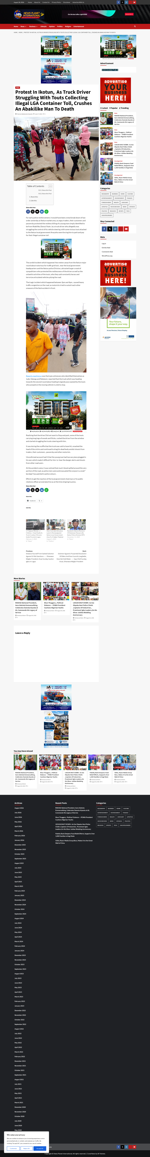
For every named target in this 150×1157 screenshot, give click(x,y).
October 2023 (19, 964)
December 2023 (20, 955)
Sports (121, 211)
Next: (71, 556)
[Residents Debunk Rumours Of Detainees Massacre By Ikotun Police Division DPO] (76, 524)
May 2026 (18, 822)
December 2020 (20, 1107)
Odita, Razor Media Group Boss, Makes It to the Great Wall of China (123, 180)
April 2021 (18, 1098)
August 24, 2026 (32, 615)
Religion (68, 26)
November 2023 (20, 960)
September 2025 (20, 858)
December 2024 (20, 900)
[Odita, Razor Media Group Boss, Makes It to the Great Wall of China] (106, 178)
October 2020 (19, 1116)
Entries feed (106, 247)
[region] (26, 1142)
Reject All (26, 1148)
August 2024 (19, 918)
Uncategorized (118, 161)
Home (30, 2)
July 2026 (18, 812)
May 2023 (18, 987)
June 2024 (18, 928)
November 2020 (20, 1112)
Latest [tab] (105, 108)
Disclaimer (66, 2)
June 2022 (18, 1038)
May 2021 (18, 1093)
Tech (127, 211)
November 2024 (20, 905)
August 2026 (19, 808)
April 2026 (18, 826)
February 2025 (20, 891)
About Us (37, 2)
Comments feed (107, 252)
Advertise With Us (78, 2)
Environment (119, 198)
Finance (129, 198)
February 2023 (20, 1001)
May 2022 (18, 1043)
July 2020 (18, 1121)
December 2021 (20, 1061)
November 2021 (20, 1066)
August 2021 (19, 1079)
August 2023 (19, 974)
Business (32, 26)
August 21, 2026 (90, 618)
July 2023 (18, 978)
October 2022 (19, 1020)
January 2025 (19, 895)
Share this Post (47, 190)
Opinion (52, 26)
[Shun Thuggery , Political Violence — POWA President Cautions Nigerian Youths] (56, 591)
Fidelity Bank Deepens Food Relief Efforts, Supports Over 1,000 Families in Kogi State (124, 165)
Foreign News (106, 202)
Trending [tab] (124, 108)
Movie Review (115, 207)
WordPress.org (107, 256)
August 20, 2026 (95, 782)
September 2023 (20, 969)
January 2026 (19, 840)
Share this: (34, 197)
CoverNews (91, 1154)
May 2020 (18, 1130)
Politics (60, 26)
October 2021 (19, 1070)
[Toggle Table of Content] (49, 186)
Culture (130, 194)
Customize (13, 1148)
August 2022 (19, 1029)
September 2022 (20, 1024)
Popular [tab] (114, 108)
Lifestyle (44, 26)
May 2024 (18, 932)
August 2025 (19, 863)
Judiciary (125, 202)
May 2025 (18, 877)
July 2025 (18, 868)
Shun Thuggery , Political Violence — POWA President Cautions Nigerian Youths (54, 605)
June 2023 (18, 983)
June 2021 (18, 1089)
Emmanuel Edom (21, 615)
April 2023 (18, 992)
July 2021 (18, 1084)
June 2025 (18, 872)
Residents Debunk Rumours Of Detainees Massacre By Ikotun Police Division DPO (76, 533)
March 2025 (19, 886)
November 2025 (20, 849)
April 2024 (18, 937)
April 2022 (18, 1047)
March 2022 (19, 1052)
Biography (105, 194)
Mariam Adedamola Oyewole (25, 114)
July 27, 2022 (38, 114)
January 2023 (19, 1006)
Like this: (34, 200)
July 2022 (18, 1033)
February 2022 (20, 1056)
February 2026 (20, 835)
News (22, 26)
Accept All (40, 1148)
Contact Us (45, 2)
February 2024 (20, 946)
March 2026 (19, 831)
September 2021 (20, 1075)
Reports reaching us (34, 376)
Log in (104, 243)
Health (116, 202)
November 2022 (20, 1015)
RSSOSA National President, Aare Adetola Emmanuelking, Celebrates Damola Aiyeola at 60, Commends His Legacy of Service (26, 608)
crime (122, 194)
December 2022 (20, 1010)
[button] (135, 26)
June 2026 (18, 817)
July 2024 (18, 923)
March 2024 (19, 941)
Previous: (40, 556)
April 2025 (18, 882)
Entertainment (79, 26)
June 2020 (18, 1125)
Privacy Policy (56, 2)
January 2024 (19, 951)
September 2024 (20, 914)
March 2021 (19, 1102)
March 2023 (19, 997)
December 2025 (20, 845)
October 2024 (19, 909)
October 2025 (19, 854)
